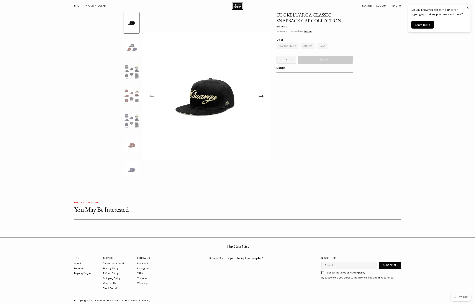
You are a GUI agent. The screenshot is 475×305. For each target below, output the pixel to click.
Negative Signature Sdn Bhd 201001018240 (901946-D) (119, 300)
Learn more (422, 25)
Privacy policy (357, 272)
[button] (382, 6)
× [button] (468, 7)
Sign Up (308, 31)
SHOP (77, 5)
